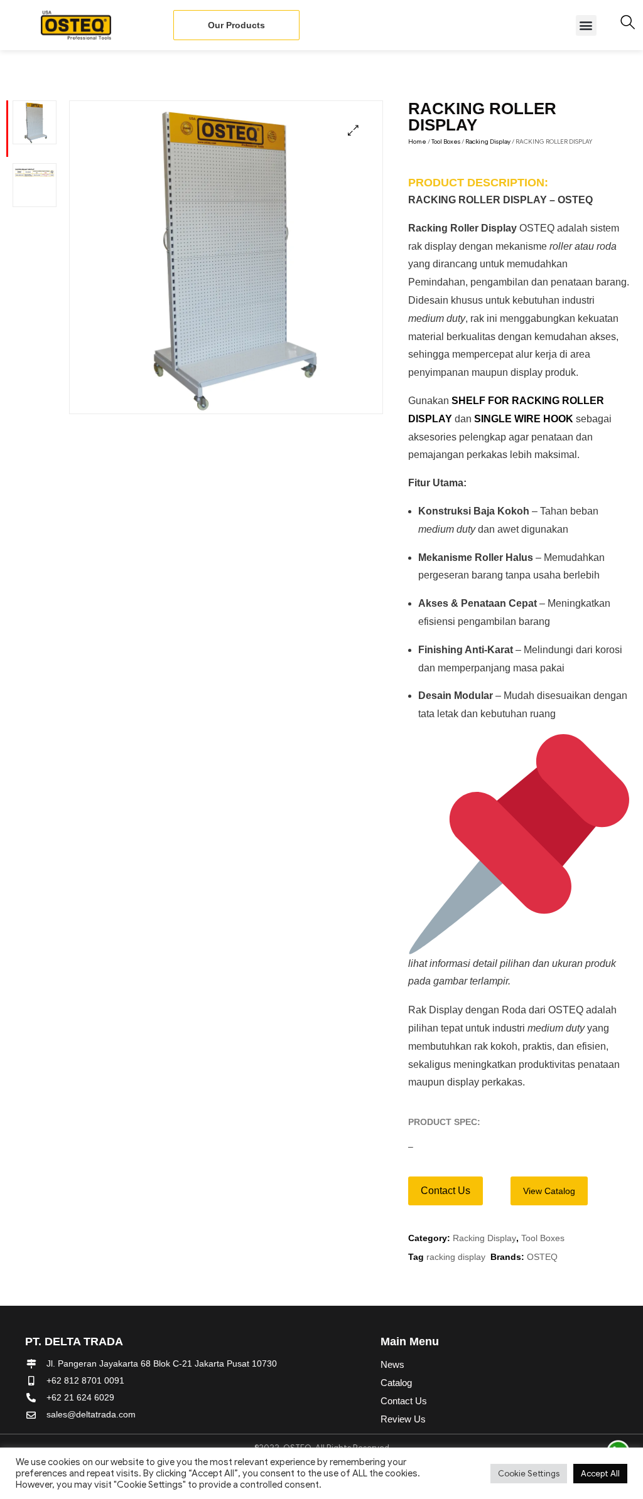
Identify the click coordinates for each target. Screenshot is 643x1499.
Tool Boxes (445, 141)
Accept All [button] (600, 1473)
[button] (586, 25)
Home (417, 141)
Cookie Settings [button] (528, 1473)
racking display (455, 1257)
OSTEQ (542, 1257)
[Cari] (627, 22)
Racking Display (488, 141)
